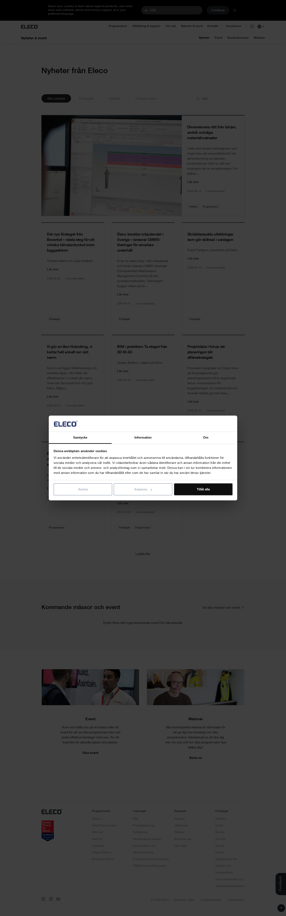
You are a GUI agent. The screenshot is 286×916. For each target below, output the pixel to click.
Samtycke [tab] (80, 437)
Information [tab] (143, 437)
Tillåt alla (203, 489)
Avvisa (83, 489)
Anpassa (140, 489)
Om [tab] (205, 437)
